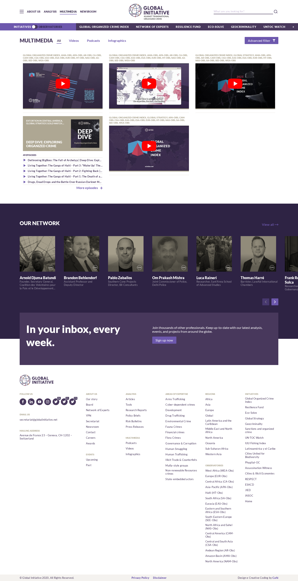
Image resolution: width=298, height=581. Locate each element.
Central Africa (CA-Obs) (219, 481)
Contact (90, 432)
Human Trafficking (176, 454)
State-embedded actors (179, 479)
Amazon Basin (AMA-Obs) (221, 555)
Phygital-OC (252, 462)
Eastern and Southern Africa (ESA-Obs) (218, 510)
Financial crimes (174, 432)
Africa (208, 399)
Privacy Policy (140, 577)
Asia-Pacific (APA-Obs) (219, 487)
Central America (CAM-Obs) (219, 535)
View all (268, 224)
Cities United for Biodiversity (255, 455)
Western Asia (213, 454)
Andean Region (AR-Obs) (220, 550)
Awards (90, 443)
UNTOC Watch (274, 26)
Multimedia (68, 11)
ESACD (249, 484)
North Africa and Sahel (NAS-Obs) (218, 526)
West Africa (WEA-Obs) (219, 470)
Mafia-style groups (176, 465)
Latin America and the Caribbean (218, 422)
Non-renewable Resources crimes (181, 472)
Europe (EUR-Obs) (216, 476)
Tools (129, 404)
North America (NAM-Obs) (221, 561)
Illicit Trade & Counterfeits (181, 459)
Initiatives (22, 26)
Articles (130, 399)
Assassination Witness (258, 468)
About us (34, 11)
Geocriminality (243, 26)
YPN (88, 415)
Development (173, 410)
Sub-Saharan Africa (216, 448)
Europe (209, 410)
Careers (90, 437)
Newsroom (88, 11)
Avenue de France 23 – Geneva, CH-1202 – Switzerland (46, 437)
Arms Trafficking (175, 399)
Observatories (50, 26)
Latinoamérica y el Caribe (260, 448)
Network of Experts (152, 26)
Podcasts (131, 443)
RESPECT (251, 479)
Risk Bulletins (134, 421)
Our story (92, 399)
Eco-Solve (216, 26)
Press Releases (135, 426)
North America (214, 437)
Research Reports (136, 410)
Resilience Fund (188, 26)
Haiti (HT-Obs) (214, 492)
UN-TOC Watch (254, 437)
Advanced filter (259, 40)
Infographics (133, 454)
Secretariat (92, 421)
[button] (22, 12)
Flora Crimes (173, 437)
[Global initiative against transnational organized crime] (149, 11)
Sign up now (164, 340)
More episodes (87, 188)
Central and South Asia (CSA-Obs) (219, 543)
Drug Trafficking (175, 415)
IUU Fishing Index (255, 443)
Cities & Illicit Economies (259, 473)
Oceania (210, 443)
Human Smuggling (176, 448)
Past (88, 465)
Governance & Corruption (180, 443)
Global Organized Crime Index (104, 26)
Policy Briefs (133, 415)
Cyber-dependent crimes (180, 404)
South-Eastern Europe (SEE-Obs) (218, 518)
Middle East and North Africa (218, 430)
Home (248, 501)
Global (209, 415)
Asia (208, 404)
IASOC (249, 495)
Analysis (50, 11)
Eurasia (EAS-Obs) (216, 503)
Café (275, 577)
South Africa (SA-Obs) (218, 498)
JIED (248, 490)
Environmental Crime (178, 421)
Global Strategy (254, 418)
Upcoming (92, 459)
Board (89, 404)
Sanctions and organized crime (259, 430)
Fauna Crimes (173, 426)
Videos (130, 448)
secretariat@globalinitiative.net (38, 419)
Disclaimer (159, 577)
